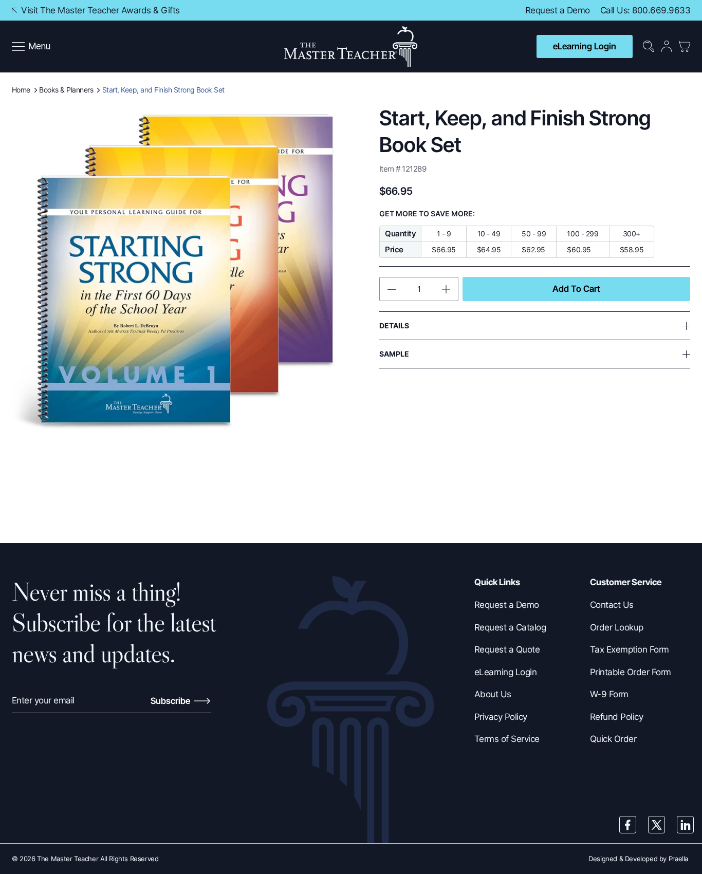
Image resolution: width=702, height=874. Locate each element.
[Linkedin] (685, 824)
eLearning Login (584, 46)
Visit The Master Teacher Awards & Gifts (99, 10)
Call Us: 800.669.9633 (645, 10)
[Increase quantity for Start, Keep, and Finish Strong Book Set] (448, 289)
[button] (31, 46)
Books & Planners (66, 89)
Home (21, 89)
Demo (578, 10)
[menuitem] (32, 47)
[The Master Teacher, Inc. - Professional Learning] (351, 46)
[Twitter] (657, 824)
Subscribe (171, 701)
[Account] (666, 46)
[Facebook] (628, 824)
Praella (678, 858)
